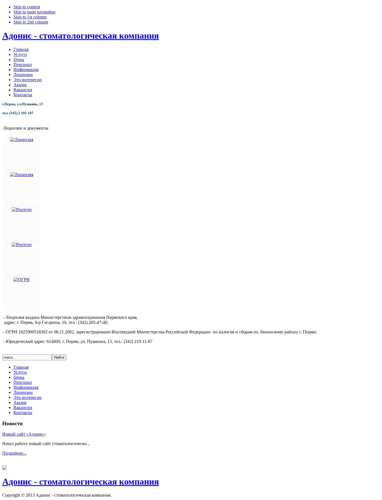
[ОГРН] (21, 279)
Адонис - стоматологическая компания (80, 36)
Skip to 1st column (29, 17)
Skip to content (26, 6)
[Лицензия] (21, 139)
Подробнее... (14, 453)
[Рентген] (22, 209)
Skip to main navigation (34, 12)
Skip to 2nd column (30, 22)
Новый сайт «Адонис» (24, 434)
